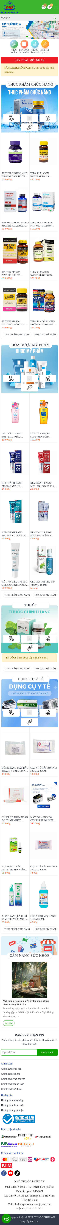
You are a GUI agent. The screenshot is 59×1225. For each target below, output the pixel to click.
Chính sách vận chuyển (13, 1078)
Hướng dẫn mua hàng (12, 1100)
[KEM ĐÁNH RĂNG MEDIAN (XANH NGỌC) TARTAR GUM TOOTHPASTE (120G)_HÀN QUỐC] (15, 510)
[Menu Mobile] (55, 7)
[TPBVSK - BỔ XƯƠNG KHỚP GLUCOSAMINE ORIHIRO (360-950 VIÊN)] (43, 299)
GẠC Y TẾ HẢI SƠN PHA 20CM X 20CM (43, 868)
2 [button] (29, 36)
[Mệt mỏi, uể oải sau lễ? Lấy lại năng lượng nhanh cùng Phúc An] (29, 980)
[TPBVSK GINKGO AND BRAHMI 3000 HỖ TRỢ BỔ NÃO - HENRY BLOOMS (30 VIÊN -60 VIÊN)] (15, 151)
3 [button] (32, 36)
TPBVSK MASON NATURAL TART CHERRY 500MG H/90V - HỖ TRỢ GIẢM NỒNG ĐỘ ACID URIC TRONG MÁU (15, 273)
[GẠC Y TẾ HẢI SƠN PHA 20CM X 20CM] (43, 845)
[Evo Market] (29, 703)
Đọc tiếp (8, 1023)
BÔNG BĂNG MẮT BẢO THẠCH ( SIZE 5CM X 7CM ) (15, 769)
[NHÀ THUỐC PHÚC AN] (9, 7)
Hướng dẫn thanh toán (12, 1105)
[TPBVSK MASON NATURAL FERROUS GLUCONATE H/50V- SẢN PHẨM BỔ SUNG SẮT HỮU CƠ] (15, 299)
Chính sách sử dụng (11, 1089)
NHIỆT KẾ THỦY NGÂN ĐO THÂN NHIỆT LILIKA (15, 818)
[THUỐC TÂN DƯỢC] (47, 118)
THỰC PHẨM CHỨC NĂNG (30, 84)
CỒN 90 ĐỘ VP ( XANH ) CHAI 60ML (43, 917)
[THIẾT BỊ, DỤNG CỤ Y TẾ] (29, 127)
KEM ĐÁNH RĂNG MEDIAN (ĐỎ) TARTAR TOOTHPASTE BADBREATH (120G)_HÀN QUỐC (43, 484)
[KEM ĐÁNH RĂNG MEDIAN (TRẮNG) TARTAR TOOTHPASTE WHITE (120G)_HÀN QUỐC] (43, 510)
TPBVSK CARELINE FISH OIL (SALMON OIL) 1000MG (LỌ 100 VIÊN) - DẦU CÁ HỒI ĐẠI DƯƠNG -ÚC (42, 224)
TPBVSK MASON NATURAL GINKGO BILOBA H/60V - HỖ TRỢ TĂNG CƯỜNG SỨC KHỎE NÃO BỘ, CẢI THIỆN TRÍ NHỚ (41, 273)
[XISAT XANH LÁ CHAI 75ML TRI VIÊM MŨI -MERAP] (15, 894)
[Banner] (29, 108)
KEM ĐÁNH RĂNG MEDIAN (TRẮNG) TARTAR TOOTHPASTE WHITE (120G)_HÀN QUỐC (43, 533)
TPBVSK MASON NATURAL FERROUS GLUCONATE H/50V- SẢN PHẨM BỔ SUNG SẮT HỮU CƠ (14, 322)
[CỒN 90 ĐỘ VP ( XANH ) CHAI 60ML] (43, 894)
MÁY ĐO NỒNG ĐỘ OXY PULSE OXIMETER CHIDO (43, 818)
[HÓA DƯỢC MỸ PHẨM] (29, 118)
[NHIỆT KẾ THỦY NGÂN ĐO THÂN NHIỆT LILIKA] (15, 795)
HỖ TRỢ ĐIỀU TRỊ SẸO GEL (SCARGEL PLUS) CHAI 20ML (14, 583)
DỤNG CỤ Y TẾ (31, 679)
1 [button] (27, 36)
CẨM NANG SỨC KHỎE (29, 955)
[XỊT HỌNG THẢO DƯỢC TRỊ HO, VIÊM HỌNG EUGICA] (15, 845)
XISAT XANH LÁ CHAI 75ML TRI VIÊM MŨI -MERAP (14, 917)
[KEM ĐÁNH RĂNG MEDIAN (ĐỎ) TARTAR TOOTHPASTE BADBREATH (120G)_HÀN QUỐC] (43, 461)
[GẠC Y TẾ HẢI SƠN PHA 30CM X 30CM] (43, 746)
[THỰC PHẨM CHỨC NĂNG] (11, 118)
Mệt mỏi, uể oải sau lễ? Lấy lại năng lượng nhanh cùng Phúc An (26, 1002)
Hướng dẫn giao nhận (12, 1110)
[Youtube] (10, 1173)
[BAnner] (29, 369)
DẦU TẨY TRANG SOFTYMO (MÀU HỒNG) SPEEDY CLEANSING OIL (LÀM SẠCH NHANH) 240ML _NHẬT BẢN (14, 435)
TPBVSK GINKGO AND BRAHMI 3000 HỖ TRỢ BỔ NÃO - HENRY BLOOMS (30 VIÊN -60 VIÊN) (14, 174)
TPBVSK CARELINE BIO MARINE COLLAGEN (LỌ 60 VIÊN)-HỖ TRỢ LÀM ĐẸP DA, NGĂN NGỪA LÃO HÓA (15, 224)
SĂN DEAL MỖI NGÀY (29, 60)
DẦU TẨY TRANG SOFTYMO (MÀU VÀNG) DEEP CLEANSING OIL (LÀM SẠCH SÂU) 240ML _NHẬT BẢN (43, 435)
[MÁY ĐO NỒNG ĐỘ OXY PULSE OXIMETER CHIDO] (43, 795)
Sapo (36, 1221)
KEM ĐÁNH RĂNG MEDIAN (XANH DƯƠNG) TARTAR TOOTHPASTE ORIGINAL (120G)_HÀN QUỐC (15, 484)
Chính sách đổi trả (10, 1073)
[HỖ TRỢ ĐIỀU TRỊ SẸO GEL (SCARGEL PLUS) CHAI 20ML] (15, 560)
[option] (29, 30)
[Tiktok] (17, 1173)
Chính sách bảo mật (11, 1068)
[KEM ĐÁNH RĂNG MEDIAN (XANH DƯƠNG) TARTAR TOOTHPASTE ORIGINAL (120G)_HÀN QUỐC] (15, 461)
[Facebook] (4, 1173)
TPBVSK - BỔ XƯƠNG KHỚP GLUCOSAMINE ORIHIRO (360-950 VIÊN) (42, 322)
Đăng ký (47, 1052)
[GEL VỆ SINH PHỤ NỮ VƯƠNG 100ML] (43, 560)
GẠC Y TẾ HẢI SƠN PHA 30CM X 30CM (43, 769)
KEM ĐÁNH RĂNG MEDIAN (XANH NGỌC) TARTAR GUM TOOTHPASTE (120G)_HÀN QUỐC (15, 533)
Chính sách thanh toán (12, 1084)
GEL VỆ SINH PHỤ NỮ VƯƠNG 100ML (42, 583)
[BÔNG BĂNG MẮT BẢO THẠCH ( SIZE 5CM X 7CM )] (15, 746)
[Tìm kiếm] (54, 17)
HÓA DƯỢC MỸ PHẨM (45, 334)
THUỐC (30, 605)
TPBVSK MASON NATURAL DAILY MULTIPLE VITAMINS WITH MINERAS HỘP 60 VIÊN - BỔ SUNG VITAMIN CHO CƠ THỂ (43, 174)
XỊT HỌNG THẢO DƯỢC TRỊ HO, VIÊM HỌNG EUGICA (13, 868)
